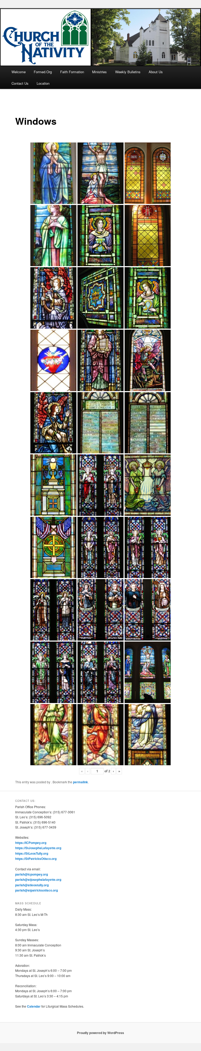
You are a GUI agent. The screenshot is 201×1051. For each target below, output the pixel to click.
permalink (80, 782)
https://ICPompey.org (30, 842)
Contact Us (20, 83)
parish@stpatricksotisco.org (36, 890)
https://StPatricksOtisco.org (36, 858)
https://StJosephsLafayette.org (38, 848)
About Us (156, 71)
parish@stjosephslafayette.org (38, 879)
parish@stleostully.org (32, 885)
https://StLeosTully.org (31, 853)
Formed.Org (43, 71)
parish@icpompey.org (31, 874)
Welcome (19, 71)
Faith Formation (72, 71)
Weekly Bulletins (128, 71)
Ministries (99, 71)
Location (43, 83)
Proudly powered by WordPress (100, 1032)
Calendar (34, 1006)
